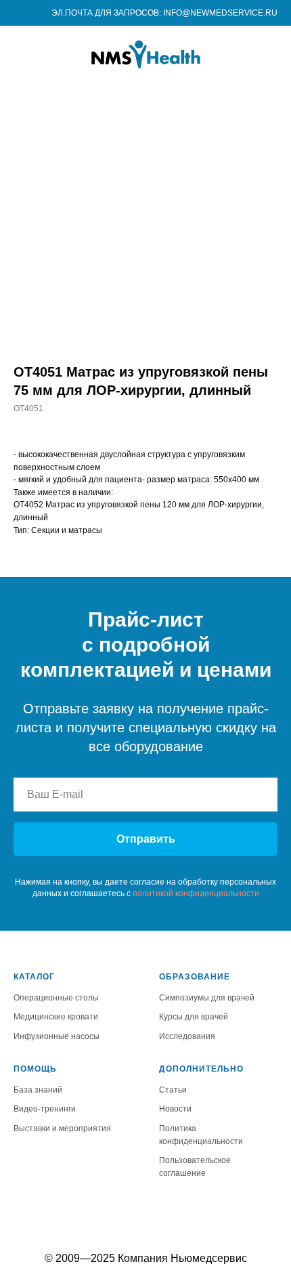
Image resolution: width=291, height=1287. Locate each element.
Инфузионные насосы (56, 1036)
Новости (175, 1109)
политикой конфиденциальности (196, 893)
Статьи (173, 1090)
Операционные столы (56, 998)
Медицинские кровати (56, 1016)
